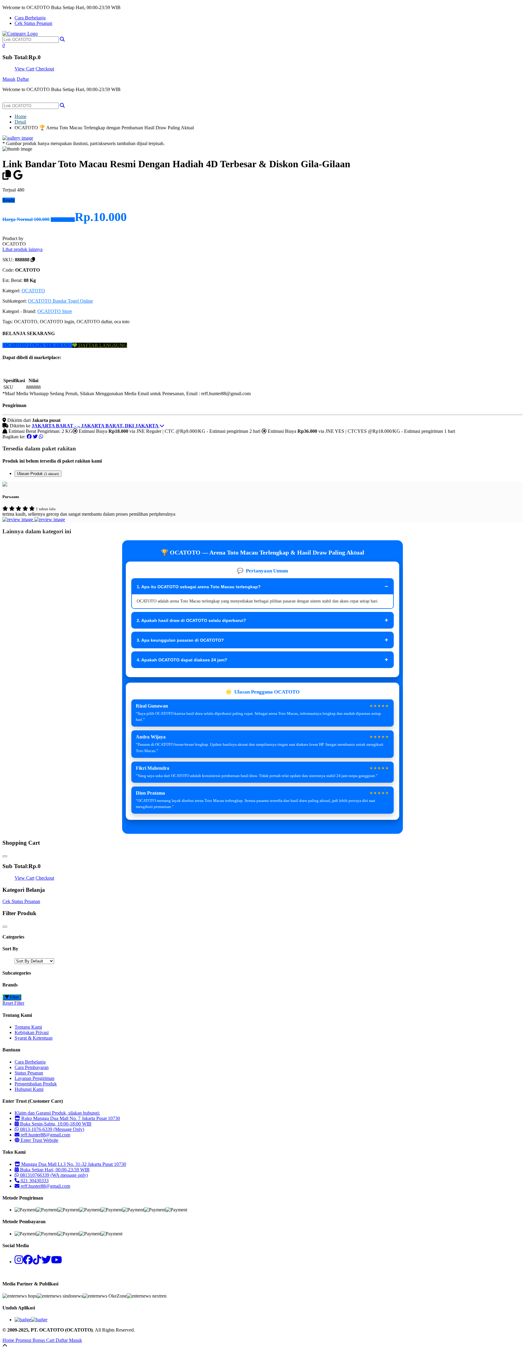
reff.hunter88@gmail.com (45, 1134)
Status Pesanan (29, 1072)
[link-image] (17, 138)
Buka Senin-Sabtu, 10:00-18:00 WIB (55, 1123)
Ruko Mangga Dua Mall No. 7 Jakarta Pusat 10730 (70, 1118)
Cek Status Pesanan (33, 23)
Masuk (8, 79)
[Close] (4, 856)
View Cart (24, 68)
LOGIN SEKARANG (49, 345)
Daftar (23, 79)
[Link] (20, 33)
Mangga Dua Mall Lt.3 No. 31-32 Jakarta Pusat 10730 (73, 1164)
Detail (20, 121)
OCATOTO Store (54, 311)
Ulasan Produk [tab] (38, 473)
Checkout (45, 68)
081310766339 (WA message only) (53, 1175)
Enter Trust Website (38, 1140)
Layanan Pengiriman (34, 1078)
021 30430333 (34, 1180)
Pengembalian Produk (36, 1083)
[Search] (62, 105)
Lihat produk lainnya (22, 249)
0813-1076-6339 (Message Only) (51, 1129)
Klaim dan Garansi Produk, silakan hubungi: (57, 1112)
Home (20, 116)
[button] (62, 39)
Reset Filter (13, 1003)
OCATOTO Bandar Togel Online (60, 301)
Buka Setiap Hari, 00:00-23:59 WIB (54, 1169)
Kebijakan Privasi (32, 1032)
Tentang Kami (28, 1027)
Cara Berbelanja (30, 17)
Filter (14, 997)
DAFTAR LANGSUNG (102, 345)
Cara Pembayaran (32, 1067)
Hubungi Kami (29, 1089)
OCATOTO (33, 290)
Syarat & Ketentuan (34, 1037)
